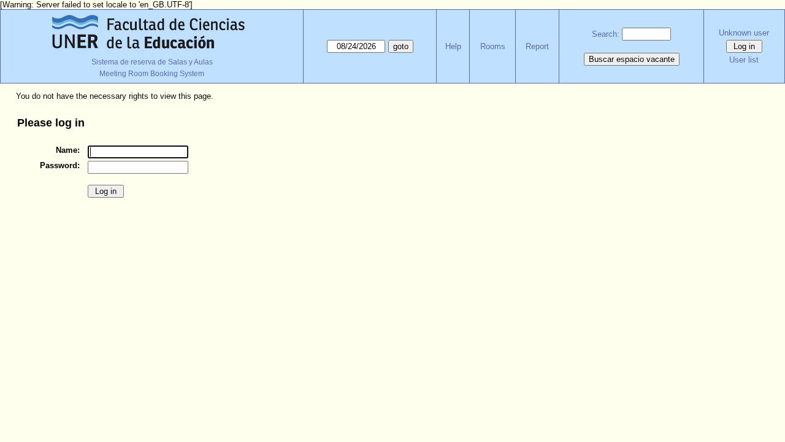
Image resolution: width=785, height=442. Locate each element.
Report (537, 46)
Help (453, 46)
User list (744, 59)
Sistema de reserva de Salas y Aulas (152, 62)
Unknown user (744, 32)
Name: (68, 150)
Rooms (492, 46)
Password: (60, 165)
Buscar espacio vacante (632, 59)
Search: (605, 34)
